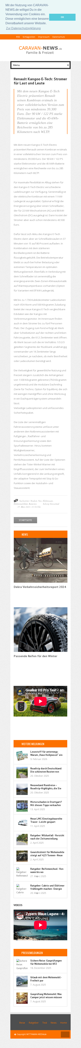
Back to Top (65, 1034)
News (54, 1022)
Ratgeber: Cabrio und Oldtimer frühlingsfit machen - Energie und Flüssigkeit (47, 889)
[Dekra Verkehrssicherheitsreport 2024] (40, 581)
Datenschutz (58, 36)
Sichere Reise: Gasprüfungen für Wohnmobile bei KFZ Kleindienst (46, 964)
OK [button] (62, 17)
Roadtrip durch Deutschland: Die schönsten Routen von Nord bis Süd (46, 772)
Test (44, 1022)
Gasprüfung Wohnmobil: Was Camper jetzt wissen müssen (46, 996)
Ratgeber (34, 1022)
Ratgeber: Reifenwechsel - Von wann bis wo (46, 870)
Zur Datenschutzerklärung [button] (23, 28)
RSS (18, 36)
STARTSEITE (25, 520)
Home (63, 1022)
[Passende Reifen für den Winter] (40, 651)
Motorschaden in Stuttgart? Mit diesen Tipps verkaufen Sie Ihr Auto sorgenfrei (46, 805)
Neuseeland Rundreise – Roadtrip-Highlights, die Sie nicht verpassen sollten (45, 788)
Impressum (44, 36)
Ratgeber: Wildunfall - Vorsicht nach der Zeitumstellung (47, 837)
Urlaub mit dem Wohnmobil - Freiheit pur (46, 979)
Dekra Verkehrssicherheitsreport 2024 (40, 587)
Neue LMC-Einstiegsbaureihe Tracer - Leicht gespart (46, 820)
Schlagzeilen (29, 36)
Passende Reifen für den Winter (35, 656)
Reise (22, 1022)
